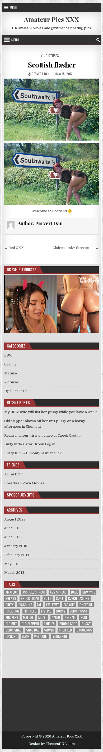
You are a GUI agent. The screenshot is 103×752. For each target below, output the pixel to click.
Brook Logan (30, 598)
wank (25, 636)
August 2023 (15, 519)
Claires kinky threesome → (76, 248)
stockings (84, 630)
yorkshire (60, 636)
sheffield (65, 630)
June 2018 (13, 537)
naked (56, 617)
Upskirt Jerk (15, 391)
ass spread (58, 592)
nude (84, 617)
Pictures (52, 55)
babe (74, 592)
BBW (8, 355)
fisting (46, 611)
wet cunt (41, 636)
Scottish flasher (51, 64)
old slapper (30, 623)
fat (39, 604)
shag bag (32, 630)
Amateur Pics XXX (51, 19)
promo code (68, 623)
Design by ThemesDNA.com (52, 744)
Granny (10, 364)
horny (60, 611)
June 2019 (13, 528)
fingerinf (85, 604)
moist (42, 617)
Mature (10, 373)
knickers (12, 617)
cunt (59, 598)
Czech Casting (78, 598)
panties (49, 623)
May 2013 (12, 564)
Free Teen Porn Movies (24, 483)
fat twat (52, 604)
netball (70, 617)
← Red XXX (14, 248)
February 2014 (16, 555)
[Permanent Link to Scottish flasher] (51, 110)
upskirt (11, 636)
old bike (11, 623)
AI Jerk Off (13, 474)
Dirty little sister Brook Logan (29, 444)
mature (28, 617)
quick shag (13, 630)
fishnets (30, 611)
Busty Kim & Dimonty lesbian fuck (33, 453)
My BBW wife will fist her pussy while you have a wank (50, 412)
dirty (10, 604)
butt (47, 598)
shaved (49, 630)
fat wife (69, 604)
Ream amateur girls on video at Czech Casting (43, 435)
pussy (86, 623)
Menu (13, 7)
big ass (11, 598)
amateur (12, 592)
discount (25, 604)
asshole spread (33, 592)
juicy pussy (79, 611)
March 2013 (14, 573)
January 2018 (15, 546)
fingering (12, 611)
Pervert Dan (40, 73)
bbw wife (88, 592)
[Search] (98, 40)
